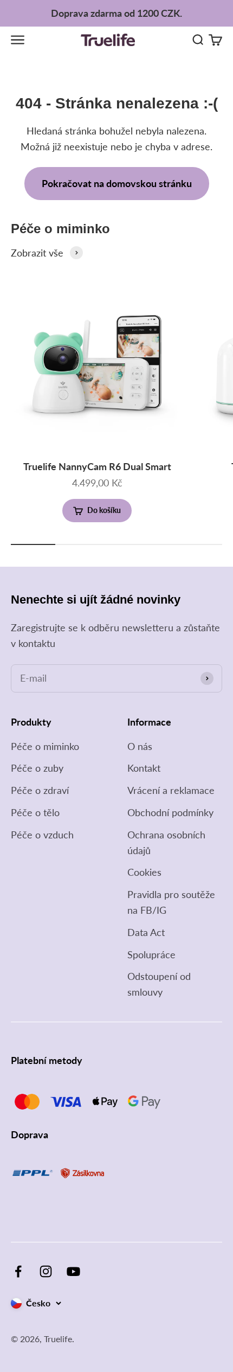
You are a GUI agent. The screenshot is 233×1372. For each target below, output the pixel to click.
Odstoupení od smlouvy (159, 984)
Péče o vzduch (42, 835)
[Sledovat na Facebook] (18, 1271)
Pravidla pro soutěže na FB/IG (171, 902)
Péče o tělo (35, 812)
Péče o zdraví (40, 790)
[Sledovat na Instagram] (45, 1271)
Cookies (144, 872)
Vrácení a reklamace (171, 790)
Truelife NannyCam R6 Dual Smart (97, 466)
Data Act (146, 932)
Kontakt (143, 768)
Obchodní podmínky (170, 812)
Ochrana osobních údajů (166, 842)
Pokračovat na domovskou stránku (117, 183)
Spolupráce (151, 954)
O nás (139, 746)
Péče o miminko (45, 746)
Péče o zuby (37, 768)
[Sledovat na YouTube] (73, 1271)
